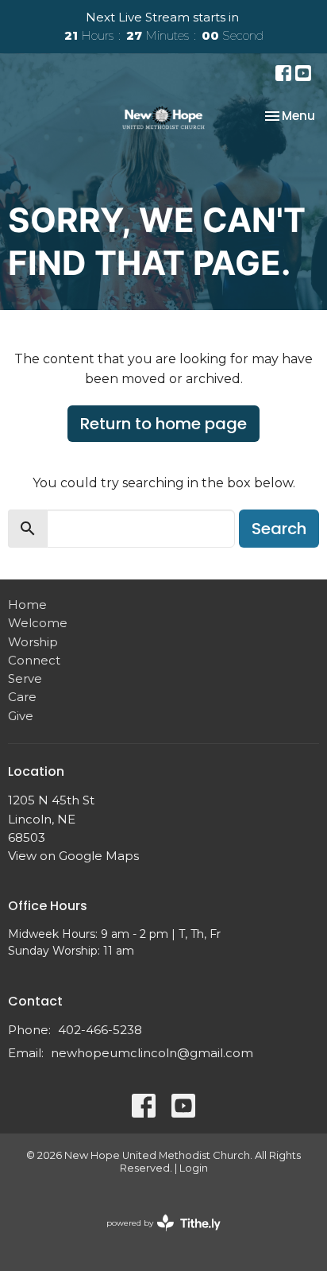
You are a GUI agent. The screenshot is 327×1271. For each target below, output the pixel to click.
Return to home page (163, 424)
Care (22, 696)
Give (20, 715)
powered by (156, 1236)
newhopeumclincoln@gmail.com (152, 1052)
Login (193, 1168)
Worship (33, 641)
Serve (25, 678)
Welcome (37, 622)
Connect (34, 660)
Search (279, 528)
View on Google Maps (73, 855)
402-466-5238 (100, 1029)
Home (27, 604)
